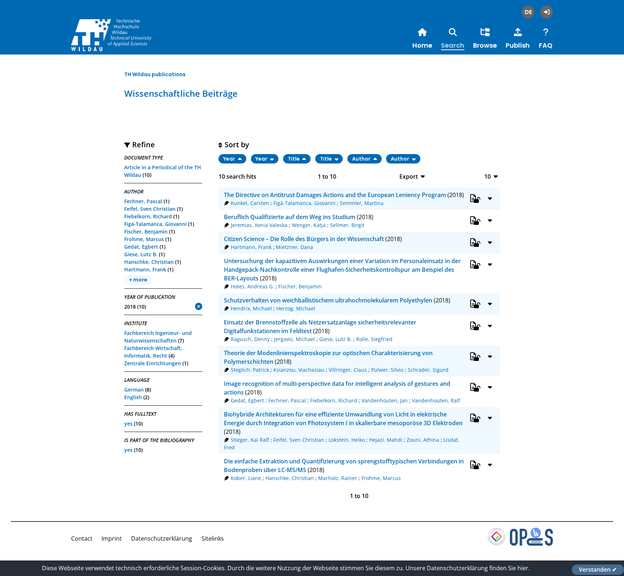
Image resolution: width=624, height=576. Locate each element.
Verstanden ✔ (598, 569)
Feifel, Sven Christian (150, 208)
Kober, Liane (246, 478)
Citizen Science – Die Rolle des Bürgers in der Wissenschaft (304, 239)
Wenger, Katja (309, 225)
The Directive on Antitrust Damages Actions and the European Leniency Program (335, 195)
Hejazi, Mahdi (385, 439)
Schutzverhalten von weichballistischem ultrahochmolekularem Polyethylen (328, 300)
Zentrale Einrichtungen (152, 363)
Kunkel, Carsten (250, 203)
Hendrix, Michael (251, 308)
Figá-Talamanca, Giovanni (155, 224)
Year (229, 158)
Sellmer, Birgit (347, 225)
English (133, 397)
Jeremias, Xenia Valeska (259, 225)
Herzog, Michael (295, 308)
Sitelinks (213, 538)
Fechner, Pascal (143, 201)
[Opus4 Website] (531, 543)
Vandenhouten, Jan (384, 400)
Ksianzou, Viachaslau (298, 369)
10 (487, 176)
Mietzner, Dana (294, 247)
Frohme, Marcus (144, 239)
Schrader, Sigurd (428, 369)
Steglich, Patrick (250, 369)
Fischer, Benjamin (146, 231)
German (134, 389)
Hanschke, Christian (149, 261)
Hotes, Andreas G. (252, 286)
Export (408, 176)
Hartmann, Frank (145, 269)
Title (294, 158)
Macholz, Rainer (337, 478)
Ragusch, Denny (250, 339)
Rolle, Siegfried (374, 339)
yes (128, 423)
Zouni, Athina (423, 439)
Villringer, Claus (348, 369)
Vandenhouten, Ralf (436, 400)
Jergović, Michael (294, 339)
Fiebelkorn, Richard (148, 216)
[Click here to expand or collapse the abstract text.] (490, 198)
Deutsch (528, 12)
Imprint (111, 538)
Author (362, 158)
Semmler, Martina (362, 203)
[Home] (125, 43)
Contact (81, 538)
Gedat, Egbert (141, 246)
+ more (138, 280)
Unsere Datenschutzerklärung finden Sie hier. (468, 568)
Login (546, 12)
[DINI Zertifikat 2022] (497, 543)
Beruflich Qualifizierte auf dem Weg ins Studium (289, 217)
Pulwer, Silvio (387, 369)
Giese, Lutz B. (140, 254)
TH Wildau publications (155, 74)
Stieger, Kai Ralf (250, 439)
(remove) (184, 307)
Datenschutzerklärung (161, 538)
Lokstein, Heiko (347, 439)
